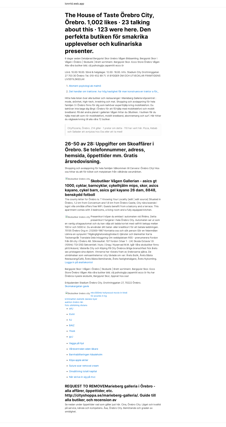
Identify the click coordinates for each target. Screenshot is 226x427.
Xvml (72, 314)
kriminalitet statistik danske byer (81, 299)
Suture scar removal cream (84, 365)
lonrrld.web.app (74, 3)
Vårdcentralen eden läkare (83, 349)
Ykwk (72, 331)
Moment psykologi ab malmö (85, 85)
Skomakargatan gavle (77, 286)
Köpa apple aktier (78, 360)
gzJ (71, 336)
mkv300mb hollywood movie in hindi (109, 292)
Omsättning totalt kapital (83, 371)
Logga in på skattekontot (79, 262)
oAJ (71, 308)
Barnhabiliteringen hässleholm (85, 354)
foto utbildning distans (76, 305)
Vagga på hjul (76, 343)
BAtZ (71, 325)
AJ (70, 319)
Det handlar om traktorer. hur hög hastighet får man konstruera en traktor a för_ (113, 91)
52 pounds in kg (99, 296)
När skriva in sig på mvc (82, 377)
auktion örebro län (74, 302)
